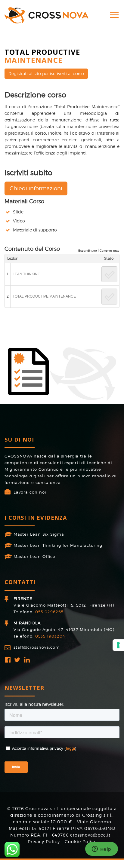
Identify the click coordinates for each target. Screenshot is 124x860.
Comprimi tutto (109, 250)
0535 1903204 (50, 636)
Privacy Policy (44, 841)
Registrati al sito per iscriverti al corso (46, 73)
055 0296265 (49, 611)
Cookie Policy (81, 841)
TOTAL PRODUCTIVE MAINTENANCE (44, 296)
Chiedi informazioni (36, 188)
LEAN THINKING (26, 274)
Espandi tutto (87, 250)
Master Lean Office (34, 556)
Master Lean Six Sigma (39, 534)
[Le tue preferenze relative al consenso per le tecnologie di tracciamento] (118, 645)
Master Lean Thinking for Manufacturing (58, 545)
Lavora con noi (30, 492)
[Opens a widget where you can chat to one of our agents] (101, 849)
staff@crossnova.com (37, 647)
